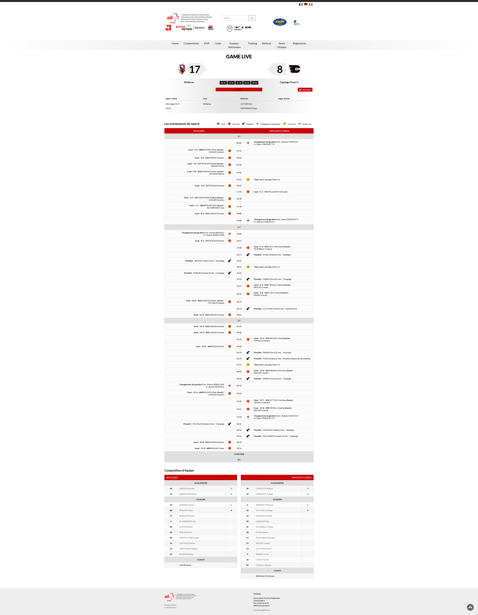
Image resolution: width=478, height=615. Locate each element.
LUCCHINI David (263, 548)
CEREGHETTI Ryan (264, 494)
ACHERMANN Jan (187, 521)
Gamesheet (306, 89)
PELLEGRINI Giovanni (265, 537)
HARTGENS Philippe (188, 548)
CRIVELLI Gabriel (263, 565)
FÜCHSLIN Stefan (187, 543)
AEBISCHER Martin (188, 494)
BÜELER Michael (186, 516)
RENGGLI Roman (186, 488)
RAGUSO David (263, 543)
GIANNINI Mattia (264, 516)
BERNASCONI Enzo (264, 505)
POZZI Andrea (262, 532)
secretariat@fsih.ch (261, 610)
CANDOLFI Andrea (264, 488)
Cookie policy (170, 607)
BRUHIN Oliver (186, 510)
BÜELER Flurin (185, 532)
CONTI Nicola (262, 559)
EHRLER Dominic (186, 505)
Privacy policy (170, 605)
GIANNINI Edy (262, 521)
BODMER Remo (186, 554)
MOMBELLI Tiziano (264, 527)
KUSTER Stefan (186, 527)
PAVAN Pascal (262, 554)
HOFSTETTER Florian (189, 537)
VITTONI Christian (264, 510)
